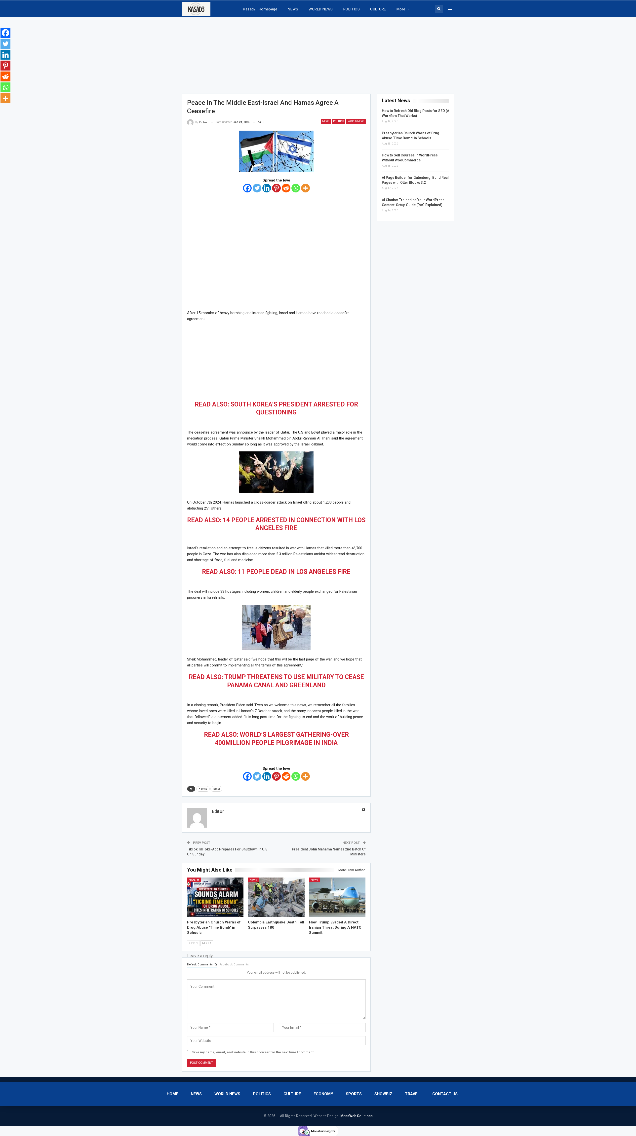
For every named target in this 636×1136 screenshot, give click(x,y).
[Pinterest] (276, 188)
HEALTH (194, 879)
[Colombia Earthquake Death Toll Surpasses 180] (276, 897)
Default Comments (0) (202, 964)
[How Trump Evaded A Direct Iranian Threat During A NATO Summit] (337, 897)
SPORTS (354, 1094)
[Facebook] (247, 188)
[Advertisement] (318, 53)
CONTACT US (445, 1094)
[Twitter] (257, 188)
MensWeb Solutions (356, 1116)
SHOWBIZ (383, 1094)
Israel (216, 788)
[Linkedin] (266, 188)
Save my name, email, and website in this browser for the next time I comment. (253, 1052)
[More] (305, 188)
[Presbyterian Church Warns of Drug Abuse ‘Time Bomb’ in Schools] (215, 897)
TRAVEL (412, 1094)
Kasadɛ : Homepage (260, 9)
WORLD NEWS (321, 9)
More (401, 9)
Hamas (203, 788)
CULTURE (378, 9)
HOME (172, 1094)
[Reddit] (286, 188)
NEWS (293, 9)
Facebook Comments (234, 964)
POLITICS (351, 9)
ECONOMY (323, 1094)
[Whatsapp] (295, 188)
